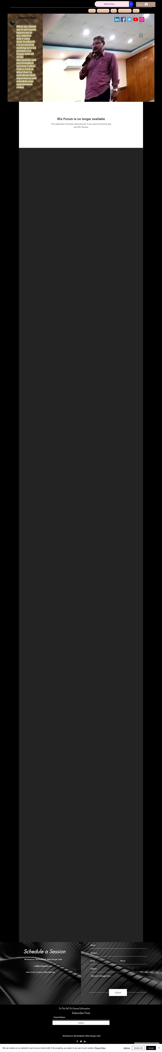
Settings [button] (127, 1048)
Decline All (138, 1048)
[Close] (158, 1048)
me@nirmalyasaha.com (43, 966)
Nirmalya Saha (27, 17)
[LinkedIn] (117, 19)
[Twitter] (129, 19)
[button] (141, 34)
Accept (151, 1048)
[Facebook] (123, 19)
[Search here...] (131, 4)
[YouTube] (135, 19)
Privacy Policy (100, 1048)
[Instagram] (141, 19)
